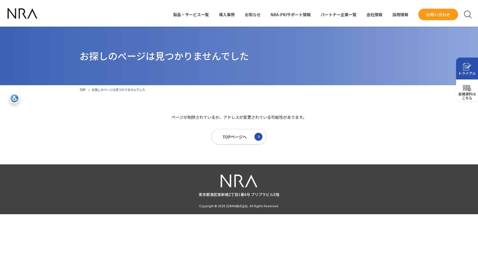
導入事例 (227, 14)
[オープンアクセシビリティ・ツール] (14, 98)
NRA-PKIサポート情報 (290, 14)
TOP (83, 89)
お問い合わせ (438, 14)
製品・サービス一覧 (191, 14)
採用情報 (400, 14)
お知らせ (253, 14)
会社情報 (374, 14)
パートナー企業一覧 (339, 14)
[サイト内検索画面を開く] (468, 14)
